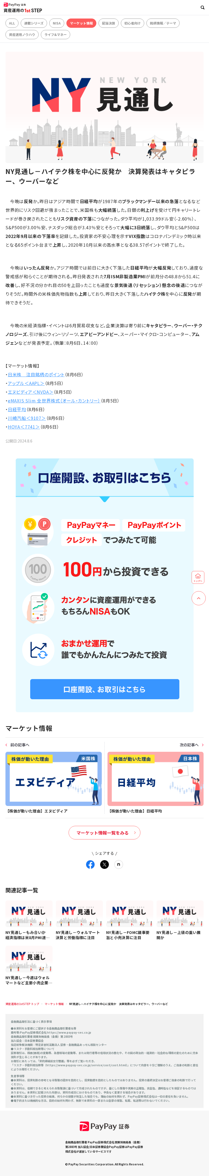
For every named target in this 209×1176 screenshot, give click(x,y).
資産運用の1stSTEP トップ (22, 1004)
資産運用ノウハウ (22, 34)
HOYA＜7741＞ (24, 426)
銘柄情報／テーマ (163, 23)
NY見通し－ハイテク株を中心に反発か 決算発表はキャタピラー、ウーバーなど (118, 1004)
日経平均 (17, 409)
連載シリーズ (34, 23)
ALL (12, 23)
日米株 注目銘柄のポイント (36, 374)
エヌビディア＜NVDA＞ (31, 392)
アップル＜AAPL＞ (26, 383)
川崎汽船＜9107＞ (27, 418)
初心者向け (132, 23)
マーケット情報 (81, 23)
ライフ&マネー (55, 34)
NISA (57, 23)
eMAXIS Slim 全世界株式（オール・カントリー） (54, 400)
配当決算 (108, 23)
